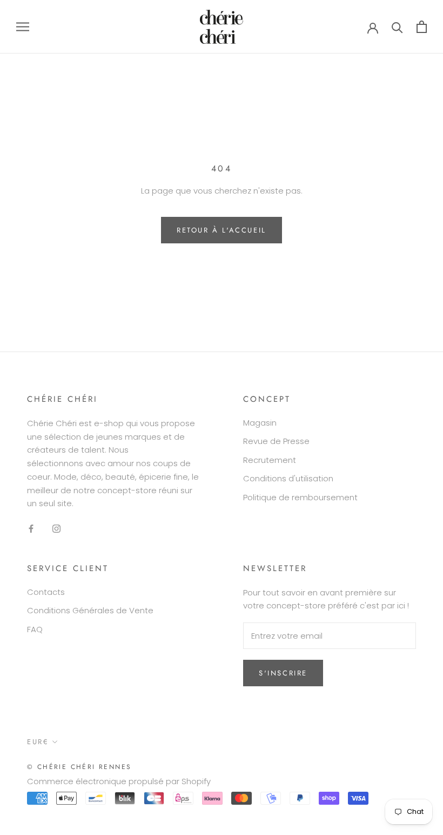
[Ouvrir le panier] (422, 27)
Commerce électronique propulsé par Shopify (119, 781)
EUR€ (38, 742)
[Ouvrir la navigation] (22, 26)
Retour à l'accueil (221, 230)
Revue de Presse (276, 441)
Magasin (260, 422)
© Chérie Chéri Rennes (79, 767)
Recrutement (269, 460)
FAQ (35, 629)
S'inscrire (283, 673)
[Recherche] (397, 26)
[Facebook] (31, 528)
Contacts (46, 592)
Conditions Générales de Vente (90, 610)
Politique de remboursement (300, 497)
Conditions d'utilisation (288, 478)
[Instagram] (56, 528)
